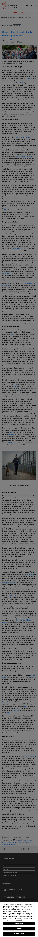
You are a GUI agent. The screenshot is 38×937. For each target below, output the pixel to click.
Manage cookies (19, 923)
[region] (19, 919)
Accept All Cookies (19, 933)
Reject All (19, 928)
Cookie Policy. (19, 920)
